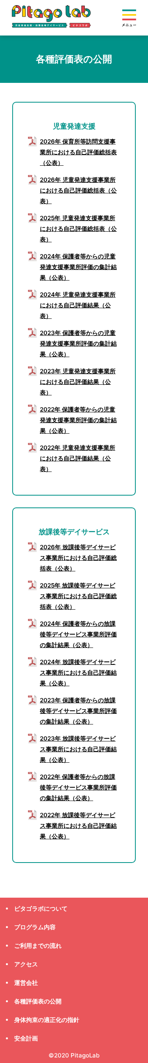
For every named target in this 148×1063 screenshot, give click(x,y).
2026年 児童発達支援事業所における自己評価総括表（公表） (78, 190)
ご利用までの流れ (38, 945)
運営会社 (26, 982)
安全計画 (26, 1038)
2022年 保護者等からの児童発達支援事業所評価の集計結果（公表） (78, 420)
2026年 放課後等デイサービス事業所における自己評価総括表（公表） (78, 557)
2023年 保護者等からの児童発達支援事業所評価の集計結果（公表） (78, 343)
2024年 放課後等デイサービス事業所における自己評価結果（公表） (78, 672)
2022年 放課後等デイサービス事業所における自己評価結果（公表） (78, 825)
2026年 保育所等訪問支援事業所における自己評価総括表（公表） (78, 152)
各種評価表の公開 (38, 1001)
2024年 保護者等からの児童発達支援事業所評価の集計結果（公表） (78, 267)
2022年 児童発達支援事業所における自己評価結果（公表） (77, 458)
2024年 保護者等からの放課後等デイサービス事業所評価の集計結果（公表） (78, 634)
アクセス (26, 964)
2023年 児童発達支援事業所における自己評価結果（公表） (78, 381)
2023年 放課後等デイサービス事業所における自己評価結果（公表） (78, 749)
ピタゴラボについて (40, 908)
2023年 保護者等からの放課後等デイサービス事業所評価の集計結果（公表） (78, 710)
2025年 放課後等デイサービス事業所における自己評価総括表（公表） (78, 596)
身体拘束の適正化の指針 (46, 1020)
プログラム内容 (35, 927)
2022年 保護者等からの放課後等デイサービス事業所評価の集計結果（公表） (78, 787)
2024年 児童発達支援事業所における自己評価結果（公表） (78, 305)
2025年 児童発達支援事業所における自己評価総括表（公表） (78, 228)
